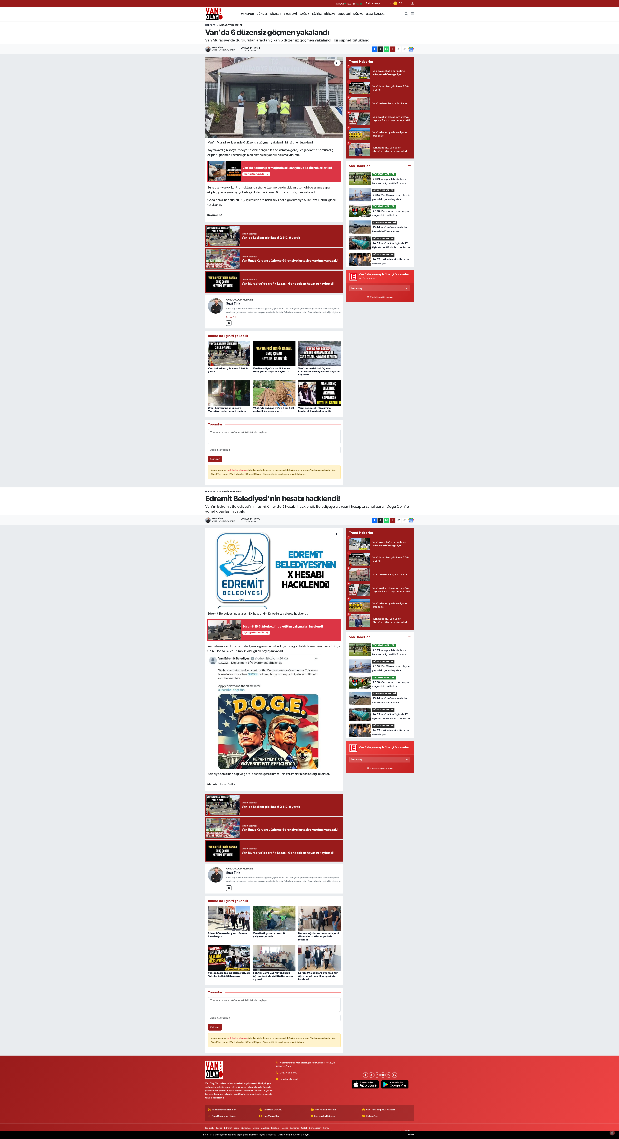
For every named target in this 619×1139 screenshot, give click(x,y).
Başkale (275, 1128)
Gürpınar (294, 1128)
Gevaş (284, 1128)
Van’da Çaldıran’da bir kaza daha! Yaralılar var (389, 229)
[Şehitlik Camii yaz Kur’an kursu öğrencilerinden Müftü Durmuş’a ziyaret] (274, 958)
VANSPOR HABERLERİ (384, 174)
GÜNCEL (262, 14)
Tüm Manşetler (271, 1116)
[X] (371, 1075)
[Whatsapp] (388, 1075)
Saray (326, 1128)
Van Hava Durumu (273, 1109)
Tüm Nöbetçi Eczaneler (381, 297)
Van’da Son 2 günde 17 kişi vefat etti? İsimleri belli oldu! (391, 245)
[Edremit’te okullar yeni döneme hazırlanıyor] (229, 918)
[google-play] (395, 1084)
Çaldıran (265, 1128)
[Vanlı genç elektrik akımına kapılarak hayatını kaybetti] (319, 393)
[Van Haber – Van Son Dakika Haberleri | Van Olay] (214, 13)
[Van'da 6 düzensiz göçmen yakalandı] (274, 97)
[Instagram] (377, 1075)
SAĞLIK (304, 14)
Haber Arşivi (372, 1116)
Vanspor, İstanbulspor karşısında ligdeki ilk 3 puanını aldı (389, 181)
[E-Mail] (228, 323)
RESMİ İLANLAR (375, 14)
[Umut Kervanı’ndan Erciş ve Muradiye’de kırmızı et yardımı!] (229, 393)
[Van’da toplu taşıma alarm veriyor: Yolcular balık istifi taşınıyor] (229, 958)
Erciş (236, 1128)
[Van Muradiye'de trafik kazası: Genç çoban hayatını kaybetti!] (274, 353)
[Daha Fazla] (392, 49)
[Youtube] (383, 1075)
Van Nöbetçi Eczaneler (224, 1109)
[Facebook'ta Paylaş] (374, 49)
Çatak (304, 1128)
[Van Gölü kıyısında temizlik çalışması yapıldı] (274, 918)
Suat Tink (233, 303)
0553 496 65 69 (288, 1073)
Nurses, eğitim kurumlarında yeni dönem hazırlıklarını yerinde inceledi (318, 936)
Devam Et (230, 317)
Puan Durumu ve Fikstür (224, 1116)
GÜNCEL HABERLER (383, 190)
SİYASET (275, 14)
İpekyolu (209, 1128)
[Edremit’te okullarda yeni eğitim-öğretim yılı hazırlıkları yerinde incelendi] (319, 958)
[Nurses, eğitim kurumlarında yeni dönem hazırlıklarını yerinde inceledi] (319, 918)
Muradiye (246, 1128)
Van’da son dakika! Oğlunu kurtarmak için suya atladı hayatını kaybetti (318, 371)
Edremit (228, 1128)
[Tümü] (409, 166)
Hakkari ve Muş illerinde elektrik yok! (390, 261)
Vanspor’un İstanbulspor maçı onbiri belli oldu (391, 213)
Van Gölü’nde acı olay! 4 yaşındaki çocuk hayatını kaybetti (391, 197)
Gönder (215, 459)
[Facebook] (365, 1075)
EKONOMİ (290, 14)
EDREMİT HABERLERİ (230, 491)
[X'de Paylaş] (380, 49)
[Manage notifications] (612, 1132)
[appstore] (365, 1084)
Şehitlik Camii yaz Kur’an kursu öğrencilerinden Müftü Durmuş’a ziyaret (273, 976)
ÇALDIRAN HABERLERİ (384, 223)
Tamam (411, 1134)
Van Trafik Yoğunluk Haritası (380, 1109)
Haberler (210, 25)
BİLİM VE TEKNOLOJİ (337, 14)
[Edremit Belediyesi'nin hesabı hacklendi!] (274, 568)
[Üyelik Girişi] (411, 3)
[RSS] (394, 1075)
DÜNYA (358, 14)
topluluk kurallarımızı (237, 470)
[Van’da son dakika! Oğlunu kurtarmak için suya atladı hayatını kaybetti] (319, 353)
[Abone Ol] (411, 49)
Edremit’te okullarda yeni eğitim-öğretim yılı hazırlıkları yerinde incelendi (318, 976)
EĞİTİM (317, 14)
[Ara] (406, 14)
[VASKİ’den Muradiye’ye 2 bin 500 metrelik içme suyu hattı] (274, 393)
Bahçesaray (315, 1128)
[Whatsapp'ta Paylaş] (386, 49)
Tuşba (219, 1128)
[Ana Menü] (412, 14)
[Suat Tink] (215, 305)
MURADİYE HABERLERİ (231, 25)
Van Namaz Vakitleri (325, 1109)
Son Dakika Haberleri (325, 1116)
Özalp (255, 1128)
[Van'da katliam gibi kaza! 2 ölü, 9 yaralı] (229, 353)
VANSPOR (247, 14)
